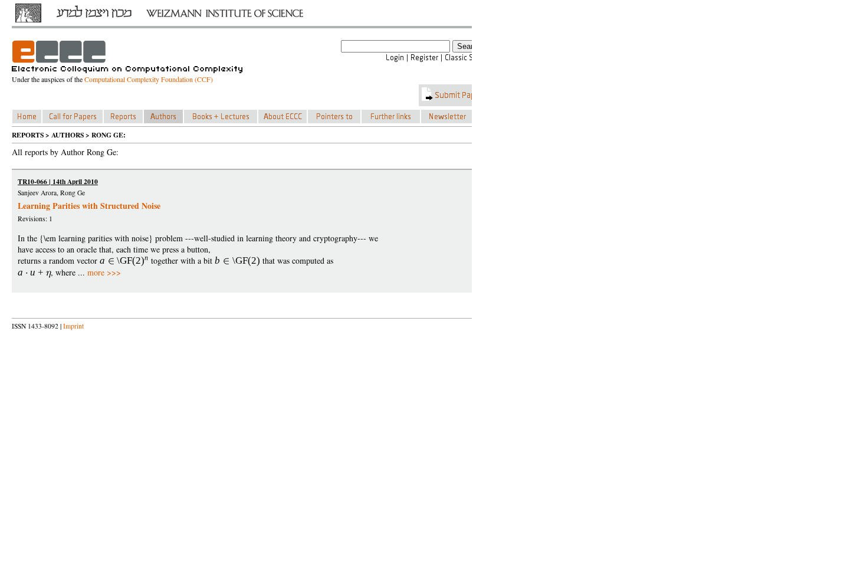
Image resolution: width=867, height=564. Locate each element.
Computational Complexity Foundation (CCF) (148, 79)
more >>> (104, 272)
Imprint (73, 326)
